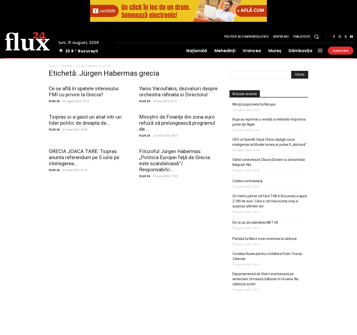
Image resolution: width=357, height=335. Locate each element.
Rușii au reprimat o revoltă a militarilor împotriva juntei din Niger (269, 121)
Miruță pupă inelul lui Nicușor (254, 104)
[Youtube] (351, 37)
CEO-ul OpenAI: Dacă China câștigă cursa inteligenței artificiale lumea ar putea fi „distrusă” (269, 142)
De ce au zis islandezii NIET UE (255, 222)
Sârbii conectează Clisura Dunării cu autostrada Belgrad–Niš (268, 162)
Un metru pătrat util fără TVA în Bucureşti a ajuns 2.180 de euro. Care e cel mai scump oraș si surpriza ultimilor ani (269, 201)
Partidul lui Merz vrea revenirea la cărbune (264, 239)
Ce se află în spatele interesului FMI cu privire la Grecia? (84, 92)
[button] (316, 36)
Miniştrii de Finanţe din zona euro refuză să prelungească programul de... (177, 123)
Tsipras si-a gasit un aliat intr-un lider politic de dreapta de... (85, 120)
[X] (345, 37)
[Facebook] (334, 37)
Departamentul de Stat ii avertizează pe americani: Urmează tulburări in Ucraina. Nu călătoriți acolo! (265, 279)
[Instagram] (340, 37)
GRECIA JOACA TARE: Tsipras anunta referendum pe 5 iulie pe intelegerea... (84, 157)
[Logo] (27, 41)
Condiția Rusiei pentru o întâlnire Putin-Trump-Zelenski (267, 256)
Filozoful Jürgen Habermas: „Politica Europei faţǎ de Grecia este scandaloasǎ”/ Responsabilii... (174, 160)
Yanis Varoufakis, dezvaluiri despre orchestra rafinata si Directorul (178, 92)
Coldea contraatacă (247, 181)
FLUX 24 (54, 101)
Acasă (53, 66)
